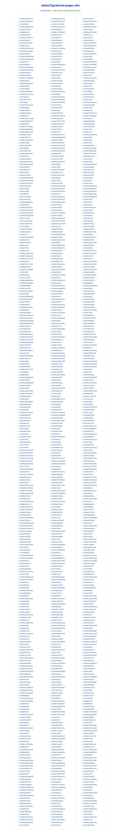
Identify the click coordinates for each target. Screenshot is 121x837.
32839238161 (87, 402)
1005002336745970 (58, 663)
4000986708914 (25, 442)
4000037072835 (57, 159)
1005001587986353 (26, 402)
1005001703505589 (90, 337)
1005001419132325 (26, 393)
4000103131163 (88, 566)
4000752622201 (25, 232)
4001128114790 (25, 472)
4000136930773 (88, 666)
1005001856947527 (90, 189)
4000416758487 (88, 175)
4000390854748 (57, 261)
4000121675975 (25, 54)
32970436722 (56, 442)
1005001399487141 (57, 143)
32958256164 (88, 628)
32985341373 (88, 450)
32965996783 (88, 704)
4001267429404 (88, 299)
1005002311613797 (89, 617)
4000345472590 (25, 135)
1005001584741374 (26, 221)
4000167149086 (25, 539)
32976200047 (24, 607)
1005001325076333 (90, 480)
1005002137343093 (26, 580)
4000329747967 (88, 771)
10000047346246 (26, 531)
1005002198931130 (89, 353)
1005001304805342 (58, 280)
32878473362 (56, 315)
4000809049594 (25, 396)
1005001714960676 (26, 687)
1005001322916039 (58, 650)
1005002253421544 (58, 145)
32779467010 (56, 439)
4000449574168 (57, 725)
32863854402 (24, 310)
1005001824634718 (58, 307)
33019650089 (24, 399)
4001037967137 (56, 129)
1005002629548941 (90, 655)
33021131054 (87, 501)
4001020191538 (88, 51)
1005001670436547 (58, 337)
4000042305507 (57, 294)
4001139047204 (88, 798)
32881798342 (56, 636)
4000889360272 (57, 29)
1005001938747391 (89, 232)
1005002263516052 (58, 162)
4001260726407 (25, 755)
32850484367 (88, 248)
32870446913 (24, 361)
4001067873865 (57, 83)
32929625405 (88, 404)
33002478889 (24, 89)
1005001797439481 (58, 704)
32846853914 (24, 251)
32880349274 (88, 811)
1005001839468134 (58, 752)
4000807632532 (57, 693)
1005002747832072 (90, 766)
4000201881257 (25, 609)
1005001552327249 (58, 501)
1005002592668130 (90, 197)
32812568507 (24, 24)
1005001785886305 (26, 256)
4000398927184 (88, 747)
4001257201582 (25, 278)
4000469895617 (57, 547)
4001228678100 (88, 170)
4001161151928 (56, 795)
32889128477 (88, 523)
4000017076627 (56, 499)
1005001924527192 (90, 153)
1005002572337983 (58, 221)
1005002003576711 (58, 135)
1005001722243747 (90, 253)
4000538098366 (89, 515)
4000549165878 (88, 358)
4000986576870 (57, 496)
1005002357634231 (58, 70)
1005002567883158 (58, 116)
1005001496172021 (89, 207)
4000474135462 (88, 226)
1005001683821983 (26, 598)
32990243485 (56, 283)
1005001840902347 (90, 636)
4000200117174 (56, 326)
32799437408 (88, 474)
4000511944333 (56, 450)
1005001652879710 (89, 251)
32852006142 (88, 38)
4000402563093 (57, 811)
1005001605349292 (58, 677)
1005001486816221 (58, 520)
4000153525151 (56, 302)
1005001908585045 (26, 545)
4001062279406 (57, 81)
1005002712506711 (57, 609)
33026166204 (88, 234)
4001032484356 (25, 197)
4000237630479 (25, 345)
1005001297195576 (58, 472)
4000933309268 (57, 372)
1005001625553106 (58, 714)
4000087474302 (25, 801)
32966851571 (87, 348)
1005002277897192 (90, 644)
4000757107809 (56, 741)
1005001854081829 (26, 67)
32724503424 (88, 399)
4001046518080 (25, 407)
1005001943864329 (58, 264)
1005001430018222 (26, 21)
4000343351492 (25, 647)
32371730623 (56, 507)
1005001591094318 (58, 577)
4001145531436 (88, 580)
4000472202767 (25, 655)
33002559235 (88, 210)
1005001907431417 (26, 43)
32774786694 (88, 755)
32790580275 (24, 116)
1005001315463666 (90, 64)
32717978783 (87, 790)
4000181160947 (25, 426)
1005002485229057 (58, 240)
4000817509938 (57, 215)
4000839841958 (89, 612)
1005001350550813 (90, 54)
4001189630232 (88, 332)
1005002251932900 (26, 474)
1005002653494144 (90, 102)
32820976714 (56, 132)
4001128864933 (25, 329)
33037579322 (24, 294)
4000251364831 (88, 326)
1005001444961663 (90, 116)
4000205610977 (88, 40)
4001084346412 (88, 380)
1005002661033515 (58, 399)
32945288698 (56, 747)
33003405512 (88, 118)
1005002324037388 (26, 118)
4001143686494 (56, 590)
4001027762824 (57, 207)
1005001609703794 (26, 763)
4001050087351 (88, 572)
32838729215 (56, 180)
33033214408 (88, 741)
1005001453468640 (58, 642)
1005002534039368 (27, 321)
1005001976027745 (58, 199)
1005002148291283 (90, 817)
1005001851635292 (58, 598)
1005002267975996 (58, 186)
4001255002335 (57, 723)
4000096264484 (25, 477)
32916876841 (87, 56)
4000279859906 (89, 105)
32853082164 (24, 423)
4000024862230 (57, 118)
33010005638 (24, 639)
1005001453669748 (90, 779)
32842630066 (88, 507)
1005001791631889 (89, 652)
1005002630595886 (90, 286)
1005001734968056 (58, 213)
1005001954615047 (58, 286)
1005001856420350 (26, 70)
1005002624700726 (58, 151)
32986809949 (56, 153)
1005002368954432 (90, 822)
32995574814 (24, 814)
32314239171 (55, 717)
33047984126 (24, 723)
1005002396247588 (58, 224)
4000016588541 (56, 267)
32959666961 (24, 696)
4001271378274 (88, 388)
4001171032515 (88, 256)
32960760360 (88, 221)
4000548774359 (89, 294)
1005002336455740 (58, 766)
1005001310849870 (90, 429)
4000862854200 (57, 126)
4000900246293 (57, 585)
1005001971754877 (89, 396)
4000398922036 (57, 447)
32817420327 (87, 296)
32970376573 (24, 566)
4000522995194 (25, 242)
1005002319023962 (90, 750)
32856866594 (88, 283)
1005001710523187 (89, 736)
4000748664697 (57, 43)
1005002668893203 (90, 434)
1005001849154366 (90, 78)
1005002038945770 (26, 787)
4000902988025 (57, 526)
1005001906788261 (26, 806)
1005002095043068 (27, 383)
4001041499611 (25, 612)
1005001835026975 (26, 728)
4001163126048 (88, 585)
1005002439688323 (58, 64)
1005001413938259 (58, 809)
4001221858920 (56, 46)
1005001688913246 (26, 27)
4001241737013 (56, 593)
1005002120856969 (90, 677)
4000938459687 (25, 542)
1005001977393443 (26, 337)
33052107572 (88, 814)
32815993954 (56, 62)
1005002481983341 (26, 528)
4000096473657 (25, 496)
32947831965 (88, 690)
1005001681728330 (26, 817)
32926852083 (24, 631)
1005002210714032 (58, 798)
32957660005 (24, 372)
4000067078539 (57, 423)
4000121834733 (56, 760)
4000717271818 (25, 218)
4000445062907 (89, 375)
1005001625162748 (89, 758)
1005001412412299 (89, 542)
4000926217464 (88, 512)
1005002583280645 (27, 237)
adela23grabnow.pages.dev (60, 5)
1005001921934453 (26, 391)
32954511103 (55, 429)
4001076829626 (57, 291)
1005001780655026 (90, 391)
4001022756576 (88, 776)
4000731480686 (57, 477)
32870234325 (56, 466)
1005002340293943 (90, 518)
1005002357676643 (26, 572)
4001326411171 (56, 755)
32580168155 (56, 553)
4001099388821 (56, 660)
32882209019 (56, 782)
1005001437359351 (58, 785)
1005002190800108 (58, 248)
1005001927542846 (26, 210)
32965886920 (56, 607)
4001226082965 (89, 323)
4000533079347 (57, 183)
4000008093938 (25, 113)
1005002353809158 (26, 577)
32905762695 (56, 682)
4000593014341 (88, 693)
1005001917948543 (26, 456)
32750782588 (56, 332)
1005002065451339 (58, 388)
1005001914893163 (26, 129)
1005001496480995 (26, 280)
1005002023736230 (90, 803)
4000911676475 (56, 205)
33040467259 (88, 582)
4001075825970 (25, 534)
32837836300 (24, 588)
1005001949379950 (26, 518)
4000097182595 (57, 229)
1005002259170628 (26, 615)
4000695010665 (25, 437)
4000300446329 (25, 73)
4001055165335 (25, 520)
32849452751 (88, 615)
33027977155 (24, 466)
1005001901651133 (26, 224)
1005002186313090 (58, 588)
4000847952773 (25, 137)
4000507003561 (88, 553)
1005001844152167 (89, 67)
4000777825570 (88, 73)
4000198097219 (88, 660)
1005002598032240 (27, 56)
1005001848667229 (58, 763)
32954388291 (56, 242)
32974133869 (24, 191)
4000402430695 (57, 639)
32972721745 (56, 518)
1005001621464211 (26, 207)
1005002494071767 (90, 458)
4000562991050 (57, 512)
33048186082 (56, 407)
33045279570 (56, 733)
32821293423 (56, 679)
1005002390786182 (90, 453)
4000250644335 (89, 156)
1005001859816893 (90, 714)
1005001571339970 (89, 318)
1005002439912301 (90, 469)
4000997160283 (25, 536)
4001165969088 (88, 420)
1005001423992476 (26, 83)
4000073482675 (57, 253)
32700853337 (24, 620)
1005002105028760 (26, 464)
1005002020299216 (90, 642)
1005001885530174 (89, 46)
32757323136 (56, 393)
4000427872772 (88, 658)
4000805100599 (25, 29)
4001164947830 (56, 108)
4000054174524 (25, 348)
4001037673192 (56, 35)
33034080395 (24, 596)
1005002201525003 (90, 242)
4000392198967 (25, 682)
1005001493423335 (90, 439)
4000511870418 (88, 604)
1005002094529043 (58, 464)
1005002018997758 (90, 191)
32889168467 (24, 375)
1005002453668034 (58, 137)
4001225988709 (57, 817)
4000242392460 (57, 140)
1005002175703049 (58, 412)
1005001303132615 (26, 307)
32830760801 (88, 787)
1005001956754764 (58, 21)
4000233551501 (56, 391)
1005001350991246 (58, 550)
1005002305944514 (26, 315)
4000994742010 (25, 431)
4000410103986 (88, 685)
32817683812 (87, 569)
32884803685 (24, 261)
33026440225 (24, 205)
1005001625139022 (26, 488)
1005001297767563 (58, 121)
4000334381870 (57, 426)
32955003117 (56, 434)
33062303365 (56, 456)
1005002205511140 (26, 162)
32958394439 (24, 305)
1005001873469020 (58, 437)
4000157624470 (25, 358)
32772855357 (24, 410)
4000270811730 (56, 56)
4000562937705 (25, 782)
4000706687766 (89, 356)
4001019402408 (25, 151)
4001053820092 (57, 814)
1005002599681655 (26, 342)
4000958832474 (57, 340)
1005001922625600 (90, 499)
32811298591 (87, 180)
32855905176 (24, 733)
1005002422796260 (26, 790)
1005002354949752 (90, 447)
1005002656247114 (58, 19)
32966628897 (56, 164)
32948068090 (24, 32)
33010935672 (88, 100)
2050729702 (87, 202)
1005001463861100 (89, 588)
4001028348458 (25, 512)
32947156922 (88, 91)
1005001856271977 (89, 601)
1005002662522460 (27, 523)
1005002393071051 (58, 561)
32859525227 (88, 35)
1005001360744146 (58, 420)
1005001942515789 (58, 485)
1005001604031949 (58, 774)
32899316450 (88, 288)
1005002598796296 (26, 215)
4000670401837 (25, 288)
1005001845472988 (26, 760)
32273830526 (24, 709)
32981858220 (88, 493)
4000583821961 (88, 456)
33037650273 (56, 94)
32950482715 (24, 97)
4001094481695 (25, 593)
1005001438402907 (26, 766)
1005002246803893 (58, 604)
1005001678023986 (90, 596)
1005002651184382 (58, 323)
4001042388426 (57, 54)
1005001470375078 (90, 466)
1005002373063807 (58, 32)
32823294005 (24, 685)
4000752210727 (56, 534)
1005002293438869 (58, 671)
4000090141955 (56, 210)
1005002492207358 (90, 577)
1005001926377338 (26, 485)
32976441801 (56, 396)
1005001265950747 (26, 19)
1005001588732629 (58, 202)
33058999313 (56, 469)
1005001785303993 (90, 310)
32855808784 (24, 704)
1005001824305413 (58, 189)
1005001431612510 (57, 156)
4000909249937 (25, 515)
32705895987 (88, 590)
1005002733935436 (90, 625)
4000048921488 (57, 237)
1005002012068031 (90, 275)
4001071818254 (25, 302)
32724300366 (56, 59)
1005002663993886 (58, 356)
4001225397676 (88, 385)
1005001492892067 (58, 102)
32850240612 (56, 488)
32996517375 (56, 803)
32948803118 (24, 712)
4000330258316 (25, 642)
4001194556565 (56, 89)
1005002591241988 (90, 728)
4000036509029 (25, 267)
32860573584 (56, 380)
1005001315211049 (26, 669)
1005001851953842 (26, 453)
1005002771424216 (58, 458)
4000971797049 (56, 779)
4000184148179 (25, 563)
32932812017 (87, 143)
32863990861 (24, 148)
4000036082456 (25, 404)
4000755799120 (25, 175)
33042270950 (56, 342)
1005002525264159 (58, 197)
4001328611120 (25, 170)
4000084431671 (56, 377)
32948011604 (87, 199)
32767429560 (24, 553)
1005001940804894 (90, 725)
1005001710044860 (26, 126)
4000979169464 (57, 523)
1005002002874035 (58, 625)
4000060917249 (57, 617)
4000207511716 (56, 620)
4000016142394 (88, 172)
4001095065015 (88, 94)
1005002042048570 (58, 415)
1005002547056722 (90, 407)
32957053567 (56, 321)
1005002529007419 (26, 253)
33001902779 (56, 825)
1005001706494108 (58, 348)
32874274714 (87, 75)
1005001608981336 (58, 234)
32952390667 (56, 272)
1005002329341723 (90, 426)
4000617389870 (88, 545)
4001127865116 (56, 515)
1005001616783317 (26, 299)
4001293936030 (89, 48)
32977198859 (56, 569)
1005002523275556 (58, 275)
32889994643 (24, 752)
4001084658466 (25, 75)
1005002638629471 (58, 776)
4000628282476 (25, 779)
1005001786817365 (58, 170)
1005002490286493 (27, 296)
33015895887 (24, 194)
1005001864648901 (26, 822)
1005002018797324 (58, 728)
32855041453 (88, 739)
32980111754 (87, 372)
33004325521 (56, 644)
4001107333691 (25, 380)
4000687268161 (25, 366)
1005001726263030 (26, 340)
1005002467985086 (58, 739)
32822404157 (88, 259)
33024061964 (56, 86)
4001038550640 (89, 461)
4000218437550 (57, 364)
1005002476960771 (26, 121)
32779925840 (56, 38)
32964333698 (88, 418)
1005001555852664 (58, 100)
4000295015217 (88, 623)
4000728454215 (57, 822)
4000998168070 (88, 437)
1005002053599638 (90, 793)
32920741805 (88, 593)
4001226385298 (89, 126)
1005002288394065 (27, 776)
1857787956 (24, 272)
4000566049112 (88, 415)
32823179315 (87, 534)
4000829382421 (57, 310)
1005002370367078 (90, 269)
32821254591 (87, 205)
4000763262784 (89, 280)
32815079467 (88, 137)
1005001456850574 (58, 701)
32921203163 (24, 679)
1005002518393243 (26, 634)
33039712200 (88, 183)
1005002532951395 (90, 785)
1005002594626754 (90, 164)
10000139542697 (25, 811)
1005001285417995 (90, 760)
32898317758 (24, 248)
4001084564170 (56, 410)
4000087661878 (25, 793)
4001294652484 (25, 100)
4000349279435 (89, 307)
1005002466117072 (89, 539)
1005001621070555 (26, 213)
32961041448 (87, 313)
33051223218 (56, 226)
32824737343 (24, 574)
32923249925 (88, 83)
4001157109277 (25, 731)
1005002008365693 (27, 795)
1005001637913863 (58, 687)
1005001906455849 (90, 186)
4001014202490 (56, 232)
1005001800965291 (58, 558)
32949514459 (24, 364)
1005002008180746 (90, 752)
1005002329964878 (58, 545)
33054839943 (88, 178)
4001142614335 (25, 480)
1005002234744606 (58, 48)
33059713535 (88, 412)
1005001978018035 (26, 526)
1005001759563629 (58, 480)
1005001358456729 (58, 634)
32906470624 (56, 67)
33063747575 (56, 194)
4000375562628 (57, 366)
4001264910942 (56, 666)
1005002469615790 (58, 706)
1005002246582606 (90, 731)
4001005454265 (57, 504)
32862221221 (56, 720)
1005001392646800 (58, 329)
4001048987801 (56, 768)
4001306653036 (89, 687)
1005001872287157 (89, 609)
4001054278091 (25, 717)
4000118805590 (56, 690)
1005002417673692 (90, 32)
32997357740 (88, 820)
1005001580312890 (26, 164)
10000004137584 (89, 563)
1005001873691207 (26, 509)
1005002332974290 (26, 48)
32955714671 (24, 483)
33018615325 (56, 574)
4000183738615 (88, 229)
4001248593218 (88, 825)
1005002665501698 (26, 180)
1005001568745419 (26, 750)
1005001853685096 (58, 623)
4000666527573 (57, 172)
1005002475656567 (58, 563)
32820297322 (88, 159)
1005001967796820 (26, 555)
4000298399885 (89, 70)
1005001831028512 (26, 461)
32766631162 (56, 453)
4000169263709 (25, 617)
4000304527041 (88, 679)
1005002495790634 (26, 501)
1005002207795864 (58, 313)
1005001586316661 (89, 151)
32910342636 (24, 240)
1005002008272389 (58, 361)
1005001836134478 (26, 677)
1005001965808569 (26, 469)
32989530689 (24, 86)
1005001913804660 (26, 701)
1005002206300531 (90, 21)
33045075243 (88, 162)
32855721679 (56, 652)
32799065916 (56, 647)
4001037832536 (25, 418)
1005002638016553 (26, 590)
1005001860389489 (58, 712)
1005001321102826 (26, 318)
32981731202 (24, 245)
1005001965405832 (26, 658)
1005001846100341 (89, 744)
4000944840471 (57, 350)
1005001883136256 (58, 358)
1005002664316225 (26, 671)
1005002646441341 (58, 245)
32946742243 (24, 46)
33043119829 (87, 442)
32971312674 (24, 447)
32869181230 (24, 172)
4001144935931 (88, 245)
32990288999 (24, 706)
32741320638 (88, 215)
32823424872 (56, 78)
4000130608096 (25, 313)
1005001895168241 (26, 91)
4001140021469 (88, 806)
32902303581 (56, 696)
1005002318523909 (26, 493)
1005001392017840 (90, 148)
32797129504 (24, 429)
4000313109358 (88, 24)
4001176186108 (25, 40)
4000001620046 (57, 113)
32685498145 (56, 178)
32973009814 (88, 647)
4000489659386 (57, 259)
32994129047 (88, 671)
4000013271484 (88, 291)
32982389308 (56, 582)
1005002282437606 (58, 531)
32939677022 (24, 561)
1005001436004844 (90, 526)
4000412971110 (25, 636)
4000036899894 (25, 569)
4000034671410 (88, 706)
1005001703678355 (26, 698)
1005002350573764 (90, 634)
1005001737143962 (26, 491)
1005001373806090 (26, 78)
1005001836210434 (26, 334)
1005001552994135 (26, 140)
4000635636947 (57, 612)
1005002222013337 (58, 27)
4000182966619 (88, 717)
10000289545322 (89, 720)
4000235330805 (89, 267)
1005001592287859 (58, 191)
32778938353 (24, 226)
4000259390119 (88, 213)
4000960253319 (89, 278)
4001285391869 (56, 572)
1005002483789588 (58, 580)
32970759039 (24, 189)
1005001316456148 (26, 558)
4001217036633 (88, 674)
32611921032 (55, 110)
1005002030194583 (58, 758)
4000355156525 (25, 739)
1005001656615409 (26, 132)
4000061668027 (57, 40)
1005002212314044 (26, 412)
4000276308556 (89, 669)
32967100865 (24, 81)
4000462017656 (57, 483)
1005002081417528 (26, 369)
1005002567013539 (90, 350)
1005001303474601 (26, 153)
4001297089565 (88, 145)
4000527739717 (88, 509)
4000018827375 (57, 369)
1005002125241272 (90, 483)
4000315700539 (25, 326)
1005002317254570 (26, 259)
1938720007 (24, 102)
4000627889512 (25, 110)
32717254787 (87, 723)
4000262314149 (88, 782)
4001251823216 (25, 550)
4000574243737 (57, 655)
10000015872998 (25, 785)
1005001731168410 (26, 229)
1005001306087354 (26, 623)
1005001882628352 (26, 283)
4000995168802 (25, 286)
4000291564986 (25, 186)
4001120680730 (88, 89)
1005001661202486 (58, 771)
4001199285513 (25, 499)
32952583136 (24, 353)
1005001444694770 (90, 809)
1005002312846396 (90, 364)
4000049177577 (25, 652)
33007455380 (56, 674)
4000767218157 (56, 51)
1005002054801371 (90, 237)
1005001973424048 (90, 485)
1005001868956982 (58, 628)
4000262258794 (89, 639)
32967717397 (87, 369)
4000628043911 (25, 415)
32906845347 (24, 124)
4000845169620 (89, 504)
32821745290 (56, 75)
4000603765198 (57, 566)
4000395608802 (89, 124)
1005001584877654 (90, 464)
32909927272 (88, 701)
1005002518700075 (26, 714)
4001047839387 (57, 685)
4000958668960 (57, 801)
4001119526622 (25, 420)
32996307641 (88, 795)
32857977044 (56, 385)
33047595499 (56, 404)
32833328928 (56, 445)
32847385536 (56, 105)
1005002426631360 (90, 598)
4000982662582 (25, 332)
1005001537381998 (26, 269)
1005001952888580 (26, 377)
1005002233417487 (26, 38)
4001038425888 (89, 340)
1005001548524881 (58, 820)
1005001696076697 (90, 631)
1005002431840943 (58, 318)
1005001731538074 (26, 291)
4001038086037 (88, 531)
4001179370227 (88, 423)
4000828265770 (25, 504)
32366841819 (24, 774)
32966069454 (56, 596)
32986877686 (24, 143)
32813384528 (24, 825)
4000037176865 (57, 731)
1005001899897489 (26, 323)
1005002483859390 (90, 558)
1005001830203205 (26, 105)
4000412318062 (56, 744)
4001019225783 (25, 736)
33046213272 (88, 129)
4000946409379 (89, 620)
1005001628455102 (58, 299)
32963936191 (24, 747)
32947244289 (88, 342)
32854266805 (24, 108)
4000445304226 (89, 528)
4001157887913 (56, 806)
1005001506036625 (90, 801)
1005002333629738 (90, 135)
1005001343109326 (26, 693)
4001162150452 (56, 631)
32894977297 (88, 108)
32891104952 (24, 625)
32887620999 (24, 604)
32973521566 (88, 698)
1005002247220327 (26, 450)
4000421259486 (57, 418)
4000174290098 (57, 383)
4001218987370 (25, 64)
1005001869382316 (26, 356)
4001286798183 (56, 669)
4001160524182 (56, 431)
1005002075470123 (90, 555)
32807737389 (88, 536)
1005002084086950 (58, 288)
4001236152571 (25, 798)
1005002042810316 (26, 507)
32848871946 (24, 741)
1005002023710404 (90, 477)
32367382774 (24, 644)
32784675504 (24, 156)
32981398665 (88, 488)
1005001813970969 (26, 744)
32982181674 (55, 539)
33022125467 (88, 29)
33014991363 (24, 582)
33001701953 (56, 167)
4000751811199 (56, 334)
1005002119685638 (58, 218)
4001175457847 (25, 199)
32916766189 (56, 698)
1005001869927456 (90, 194)
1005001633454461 (58, 658)
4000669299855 (89, 763)
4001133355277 (88, 19)
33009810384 (24, 725)
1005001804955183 (90, 491)
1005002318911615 (57, 750)
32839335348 (56, 709)
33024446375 (56, 296)
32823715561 (87, 140)
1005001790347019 (89, 264)
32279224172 (88, 774)
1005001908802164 (26, 202)
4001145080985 (88, 321)
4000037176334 (88, 224)
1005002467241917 (58, 124)
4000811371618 (56, 345)
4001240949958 (57, 536)
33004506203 (88, 59)
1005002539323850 (58, 461)
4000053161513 (88, 696)
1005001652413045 (26, 51)
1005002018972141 (26, 768)
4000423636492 (25, 663)
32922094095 (56, 256)
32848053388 (88, 393)
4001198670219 (88, 445)
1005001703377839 (26, 264)
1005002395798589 (90, 377)
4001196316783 (56, 251)
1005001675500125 (26, 690)
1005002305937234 (58, 91)
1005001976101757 (89, 334)
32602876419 (24, 809)
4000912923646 (57, 509)
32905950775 (88, 218)
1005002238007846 (90, 607)
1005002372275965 (90, 561)
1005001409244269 (90, 712)
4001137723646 (25, 771)
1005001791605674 (89, 43)
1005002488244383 (27, 178)
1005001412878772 (26, 183)
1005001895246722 (90, 113)
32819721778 (87, 132)
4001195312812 (88, 472)
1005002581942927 (58, 353)
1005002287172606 (26, 458)
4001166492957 (88, 97)
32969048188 (24, 275)
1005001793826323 (58, 305)
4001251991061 (25, 167)
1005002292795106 (58, 375)
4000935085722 (25, 674)
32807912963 (56, 528)
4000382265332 (25, 758)
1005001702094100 (90, 345)
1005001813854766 (26, 650)
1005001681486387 (26, 350)
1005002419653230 (90, 261)
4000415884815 (88, 733)
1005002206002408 (58, 787)
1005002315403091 (90, 366)
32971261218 (24, 547)
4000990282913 (89, 574)
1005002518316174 (26, 820)
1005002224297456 (26, 94)
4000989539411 (88, 315)
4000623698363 (57, 601)
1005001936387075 (58, 736)
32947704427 (24, 445)
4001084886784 (88, 496)
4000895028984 (57, 474)
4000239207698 (57, 615)
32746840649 (24, 601)
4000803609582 (89, 121)
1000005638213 (56, 555)
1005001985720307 (90, 27)
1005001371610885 (57, 24)
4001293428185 (88, 709)
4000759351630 (25, 720)
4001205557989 (88, 302)
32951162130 (87, 86)
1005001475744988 (90, 682)
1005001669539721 (26, 666)
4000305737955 (57, 542)
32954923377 (24, 62)
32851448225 (56, 793)
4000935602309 (25, 159)
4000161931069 (88, 167)
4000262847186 (25, 145)
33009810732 (56, 278)
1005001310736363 (90, 383)
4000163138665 (25, 385)
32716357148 (87, 110)
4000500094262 (89, 272)
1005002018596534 (90, 62)
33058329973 (24, 628)
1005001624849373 (58, 97)
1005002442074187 (58, 175)
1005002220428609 (58, 493)
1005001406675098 (26, 59)
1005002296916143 (90, 768)
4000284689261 (89, 81)
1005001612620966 (58, 269)
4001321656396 (88, 410)
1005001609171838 (89, 547)
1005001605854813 (90, 663)
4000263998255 (25, 803)
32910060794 (24, 585)
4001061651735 (88, 431)
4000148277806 (88, 550)
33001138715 (24, 439)
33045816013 (24, 434)
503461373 (23, 234)
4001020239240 (89, 650)
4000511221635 (25, 660)
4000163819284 (88, 240)
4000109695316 (56, 790)
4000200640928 (57, 402)
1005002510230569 (90, 361)
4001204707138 (56, 73)
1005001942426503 (58, 491)
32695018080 (24, 388)
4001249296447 (88, 329)
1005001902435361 (58, 148)
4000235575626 (89, 520)
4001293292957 (25, 35)
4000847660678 (89, 305)
